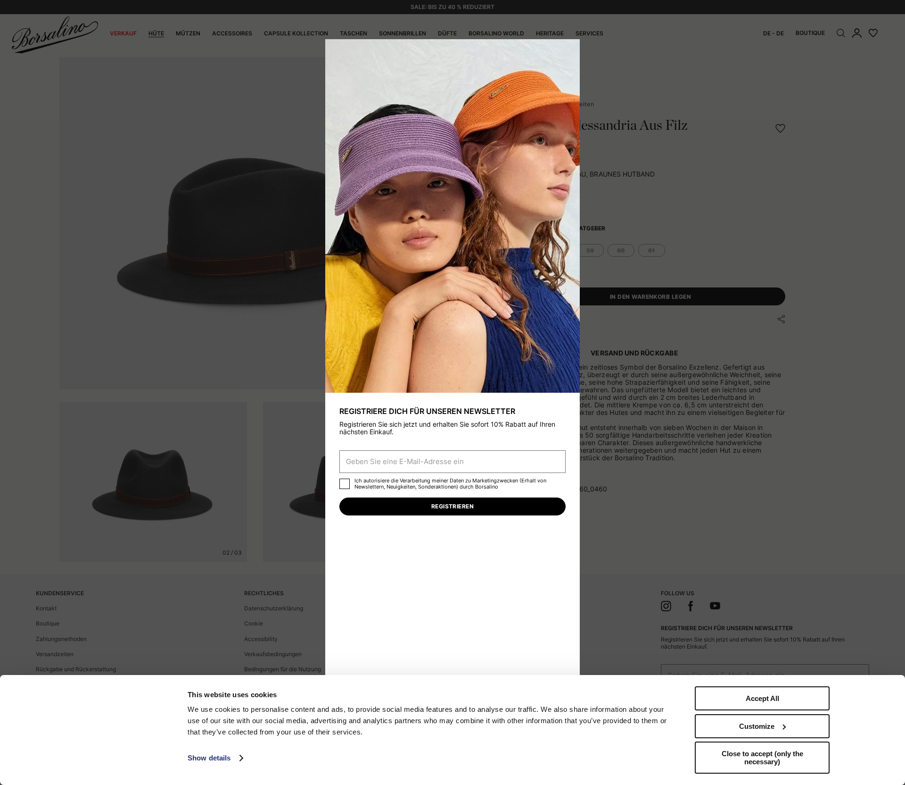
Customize (756, 726)
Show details (209, 758)
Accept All (762, 698)
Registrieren (452, 506)
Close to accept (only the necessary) (762, 758)
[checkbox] (344, 484)
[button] (569, 49)
